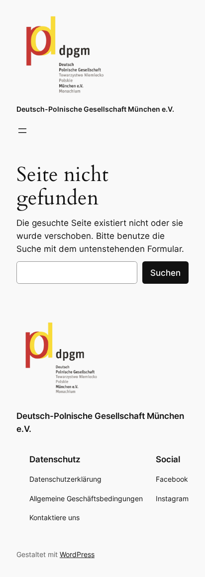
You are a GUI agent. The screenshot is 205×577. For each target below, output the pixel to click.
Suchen (165, 273)
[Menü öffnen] (22, 131)
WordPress (77, 554)
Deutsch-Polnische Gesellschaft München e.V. (95, 109)
